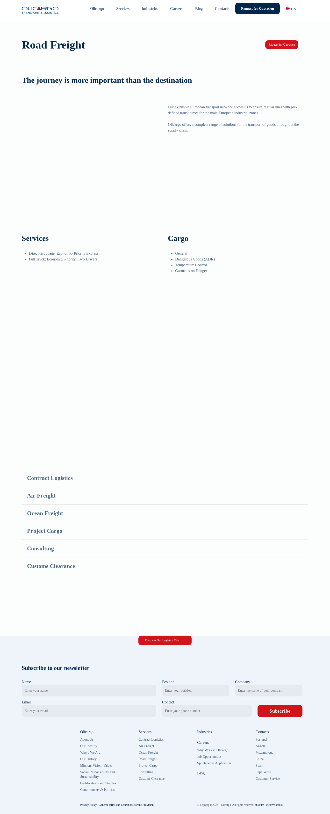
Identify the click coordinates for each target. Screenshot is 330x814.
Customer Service (268, 778)
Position (168, 682)
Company (242, 682)
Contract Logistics (151, 739)
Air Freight (146, 746)
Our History (88, 759)
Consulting (146, 772)
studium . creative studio (269, 805)
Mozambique (264, 752)
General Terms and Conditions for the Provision (126, 805)
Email (26, 702)
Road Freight (148, 759)
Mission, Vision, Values (96, 765)
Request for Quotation (282, 44)
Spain (259, 765)
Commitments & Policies (97, 790)
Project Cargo (148, 765)
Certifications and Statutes (98, 783)
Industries (204, 732)
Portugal (261, 739)
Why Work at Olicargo (212, 750)
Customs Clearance (152, 778)
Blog (201, 773)
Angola (260, 746)
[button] (164, 640)
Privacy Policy (88, 805)
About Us (86, 739)
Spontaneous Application (214, 763)
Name (26, 682)
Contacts (262, 732)
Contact (168, 702)
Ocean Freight (148, 752)
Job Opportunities (209, 756)
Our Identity (88, 746)
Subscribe (279, 711)
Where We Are (90, 752)
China (260, 759)
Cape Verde (263, 772)
